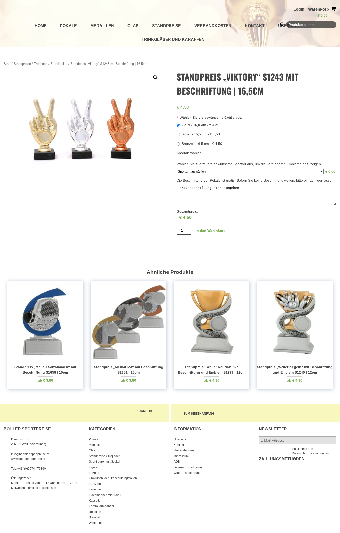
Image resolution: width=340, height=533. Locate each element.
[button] (155, 77)
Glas (133, 26)
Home (41, 26)
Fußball (94, 472)
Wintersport (96, 523)
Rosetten (95, 512)
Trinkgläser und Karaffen (173, 39)
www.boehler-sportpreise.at (29, 459)
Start (7, 64)
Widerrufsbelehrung (187, 472)
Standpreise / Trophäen (30, 64)
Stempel (94, 517)
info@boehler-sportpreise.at (30, 454)
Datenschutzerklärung (189, 467)
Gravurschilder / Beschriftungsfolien (113, 478)
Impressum (181, 456)
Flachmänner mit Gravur (105, 495)
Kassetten (95, 500)
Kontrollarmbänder (101, 506)
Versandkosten (212, 26)
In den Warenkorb (211, 231)
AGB (177, 461)
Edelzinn (95, 484)
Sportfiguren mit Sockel (104, 461)
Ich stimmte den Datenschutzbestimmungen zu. (310, 453)
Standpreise (166, 26)
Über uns (180, 439)
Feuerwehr (96, 489)
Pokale (68, 26)
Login (298, 9)
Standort (145, 411)
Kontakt (255, 26)
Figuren (94, 467)
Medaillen (102, 26)
